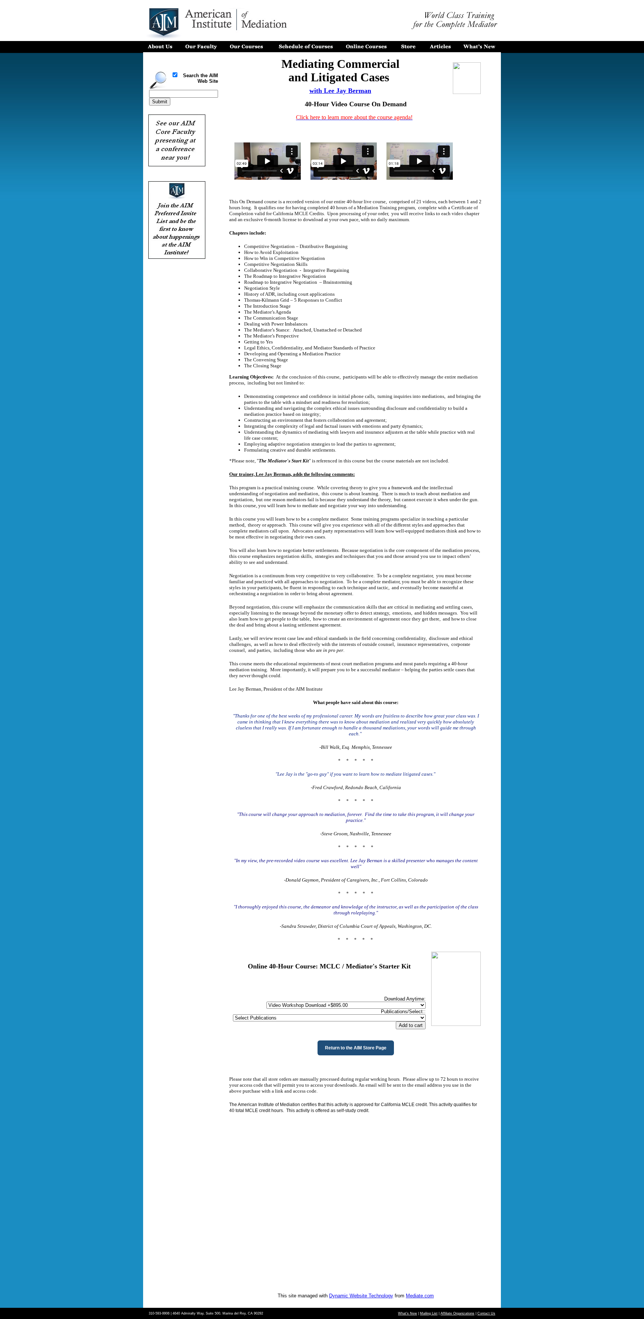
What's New (407, 1313)
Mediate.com (420, 1295)
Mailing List (429, 1313)
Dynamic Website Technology (361, 1295)
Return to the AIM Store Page (355, 1048)
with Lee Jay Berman (340, 90)
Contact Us (486, 1313)
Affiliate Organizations (457, 1313)
